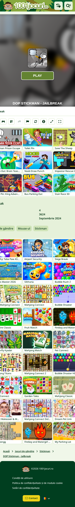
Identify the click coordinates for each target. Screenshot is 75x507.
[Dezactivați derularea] (43, 121)
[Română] (47, 498)
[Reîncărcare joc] (35, 121)
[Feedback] (27, 121)
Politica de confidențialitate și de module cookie (37, 483)
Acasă (6, 451)
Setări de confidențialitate (26, 488)
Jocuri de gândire (24, 451)
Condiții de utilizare (22, 478)
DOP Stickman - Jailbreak (17, 456)
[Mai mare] (51, 121)
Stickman (41, 228)
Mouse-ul (24, 228)
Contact (33, 498)
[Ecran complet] (60, 121)
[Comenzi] (3, 121)
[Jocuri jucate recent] (58, 6)
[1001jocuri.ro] (26, 6)
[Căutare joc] (68, 6)
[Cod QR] (11, 121)
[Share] (19, 121)
